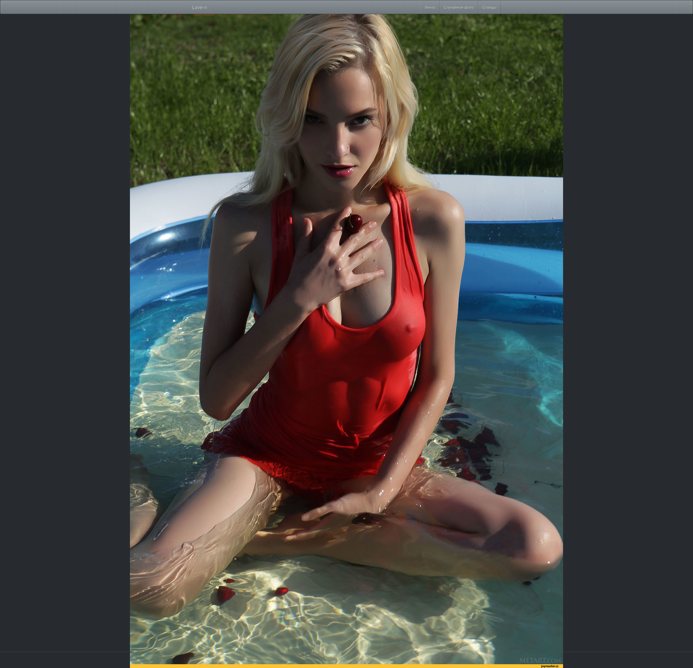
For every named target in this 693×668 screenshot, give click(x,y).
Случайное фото (459, 7)
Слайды (489, 7)
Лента (430, 7)
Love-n (199, 7)
